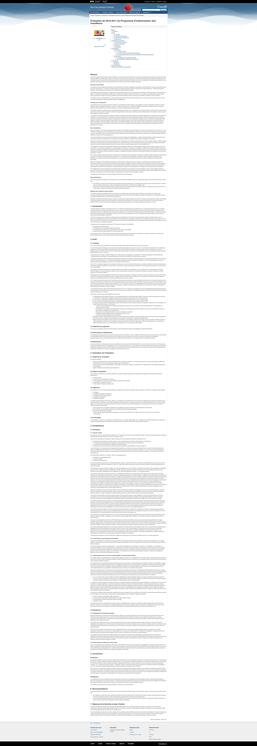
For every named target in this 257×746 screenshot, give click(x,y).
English (164, 1)
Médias (131, 730)
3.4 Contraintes (117, 47)
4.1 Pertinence (117, 50)
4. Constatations (115, 48)
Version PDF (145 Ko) (99, 46)
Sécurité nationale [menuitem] (94, 12)
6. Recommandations (116, 65)
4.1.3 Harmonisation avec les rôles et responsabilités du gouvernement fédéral (135, 54)
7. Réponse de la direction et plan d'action (121, 67)
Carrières (132, 732)
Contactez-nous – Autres (135, 734)
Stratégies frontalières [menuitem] (107, 12)
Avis (91, 723)
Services (153, 1)
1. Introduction (114, 31)
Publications (105, 15)
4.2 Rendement (117, 56)
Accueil (92, 15)
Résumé (113, 30)
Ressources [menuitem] (146, 12)
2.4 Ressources (117, 39)
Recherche (163, 10)
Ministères (159, 1)
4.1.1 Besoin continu (121, 51)
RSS (150, 737)
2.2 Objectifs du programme (120, 36)
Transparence (97, 723)
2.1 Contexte (117, 34)
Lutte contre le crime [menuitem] (121, 12)
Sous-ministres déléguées (96, 732)
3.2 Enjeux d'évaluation (119, 43)
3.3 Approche (117, 45)
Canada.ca (147, 1)
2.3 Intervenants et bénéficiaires (121, 37)
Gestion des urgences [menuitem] (134, 12)
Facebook (151, 730)
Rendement (116, 64)
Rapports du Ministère (95, 734)
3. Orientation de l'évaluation (118, 40)
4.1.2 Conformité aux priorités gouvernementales (127, 53)
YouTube (151, 734)
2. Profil (113, 33)
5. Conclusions (114, 60)
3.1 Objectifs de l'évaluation (120, 42)
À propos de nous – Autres (96, 737)
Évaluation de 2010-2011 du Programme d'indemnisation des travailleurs (126, 15)
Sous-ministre (93, 730)
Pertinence (116, 62)
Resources (98, 15)
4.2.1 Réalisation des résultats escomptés (126, 57)
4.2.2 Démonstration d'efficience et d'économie (127, 59)
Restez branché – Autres (155, 739)
